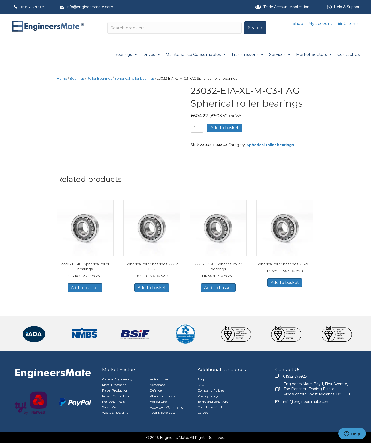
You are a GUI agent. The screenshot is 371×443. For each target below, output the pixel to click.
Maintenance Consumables (193, 54)
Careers (203, 412)
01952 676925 (32, 7)
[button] (255, 27)
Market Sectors (311, 54)
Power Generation (115, 396)
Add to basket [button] (85, 287)
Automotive (159, 379)
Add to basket (224, 127)
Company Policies (211, 390)
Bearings (123, 54)
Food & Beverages (162, 412)
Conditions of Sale (210, 407)
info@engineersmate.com (90, 7)
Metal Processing (114, 385)
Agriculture (158, 401)
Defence (156, 390)
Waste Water (111, 407)
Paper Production (115, 390)
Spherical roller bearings (134, 78)
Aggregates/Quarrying (166, 407)
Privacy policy (208, 396)
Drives (149, 54)
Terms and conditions (213, 401)
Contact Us (348, 54)
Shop (298, 23)
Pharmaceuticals (162, 396)
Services (277, 54)
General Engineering (117, 379)
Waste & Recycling (115, 412)
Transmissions (244, 54)
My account (320, 23)
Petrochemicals (113, 401)
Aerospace (157, 385)
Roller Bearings (99, 78)
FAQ (201, 385)
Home (62, 78)
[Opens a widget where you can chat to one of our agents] (352, 434)
